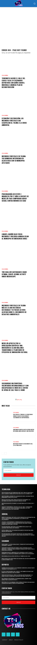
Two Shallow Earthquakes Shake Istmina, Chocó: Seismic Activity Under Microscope (14, 274)
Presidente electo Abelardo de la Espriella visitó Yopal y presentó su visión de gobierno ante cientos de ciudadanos (18, 553)
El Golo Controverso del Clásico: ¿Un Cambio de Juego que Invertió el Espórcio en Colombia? (17, 572)
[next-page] (5, 453)
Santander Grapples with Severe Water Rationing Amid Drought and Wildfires (23, 430)
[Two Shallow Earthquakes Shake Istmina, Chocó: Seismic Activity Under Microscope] (18, 263)
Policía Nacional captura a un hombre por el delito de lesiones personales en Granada (16, 527)
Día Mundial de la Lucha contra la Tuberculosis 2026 (16, 556)
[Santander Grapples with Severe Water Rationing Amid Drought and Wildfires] (7, 429)
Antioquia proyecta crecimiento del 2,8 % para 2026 (23, 444)
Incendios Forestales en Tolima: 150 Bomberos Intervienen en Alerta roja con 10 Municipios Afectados (14, 159)
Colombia (5, 75)
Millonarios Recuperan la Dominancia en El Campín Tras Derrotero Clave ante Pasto (16, 579)
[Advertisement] (18, 26)
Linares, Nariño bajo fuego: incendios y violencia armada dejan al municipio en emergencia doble (15, 236)
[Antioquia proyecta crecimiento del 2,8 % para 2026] (7, 443)
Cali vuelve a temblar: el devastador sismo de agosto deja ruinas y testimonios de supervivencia (23, 415)
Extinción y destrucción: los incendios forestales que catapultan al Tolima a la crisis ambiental (14, 121)
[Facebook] (4, 634)
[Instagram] (8, 634)
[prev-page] (3, 453)
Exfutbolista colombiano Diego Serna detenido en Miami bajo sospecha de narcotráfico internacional (18, 583)
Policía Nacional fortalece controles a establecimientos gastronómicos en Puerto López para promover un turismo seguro (18, 535)
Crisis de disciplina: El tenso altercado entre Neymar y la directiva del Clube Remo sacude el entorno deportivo (17, 576)
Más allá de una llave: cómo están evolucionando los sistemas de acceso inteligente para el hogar (16, 500)
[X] (13, 634)
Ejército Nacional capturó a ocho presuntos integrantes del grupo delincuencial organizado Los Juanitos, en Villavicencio (18, 518)
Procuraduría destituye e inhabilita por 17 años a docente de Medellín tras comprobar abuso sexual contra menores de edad (15, 197)
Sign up (18, 475)
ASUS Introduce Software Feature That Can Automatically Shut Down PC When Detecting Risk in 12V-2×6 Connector (17, 493)
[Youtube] (18, 634)
